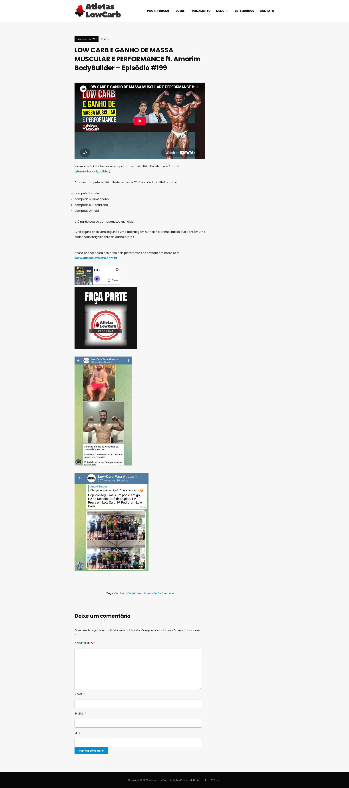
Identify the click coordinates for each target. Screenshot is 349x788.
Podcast (106, 39)
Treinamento (200, 11)
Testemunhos (243, 11)
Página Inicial (158, 11)
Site (77, 733)
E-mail (80, 713)
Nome (80, 694)
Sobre (179, 11)
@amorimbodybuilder (92, 171)
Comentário (85, 643)
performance (166, 593)
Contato (267, 11)
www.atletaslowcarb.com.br (96, 258)
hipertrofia (150, 593)
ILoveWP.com (213, 780)
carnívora (120, 593)
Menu (220, 11)
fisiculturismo (135, 593)
